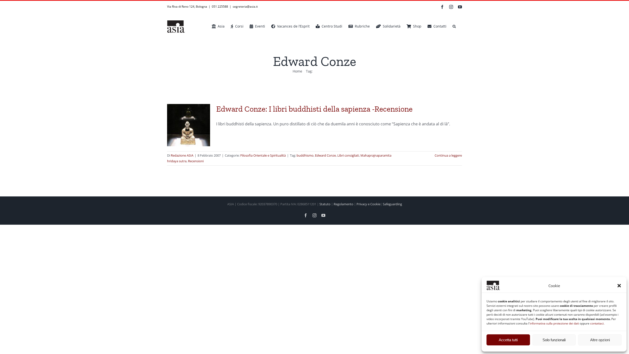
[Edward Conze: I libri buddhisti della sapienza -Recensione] (188, 125)
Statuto (324, 204)
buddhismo (305, 155)
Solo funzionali (554, 340)
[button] (619, 285)
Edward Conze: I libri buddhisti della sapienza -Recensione (314, 109)
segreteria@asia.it (245, 6)
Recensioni (196, 161)
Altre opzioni (600, 340)
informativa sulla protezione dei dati (554, 323)
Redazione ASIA (182, 155)
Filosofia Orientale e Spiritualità (263, 155)
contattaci (597, 323)
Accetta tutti (508, 340)
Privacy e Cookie (368, 204)
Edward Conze (325, 155)
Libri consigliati (348, 155)
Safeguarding (392, 204)
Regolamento (343, 204)
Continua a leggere (448, 155)
